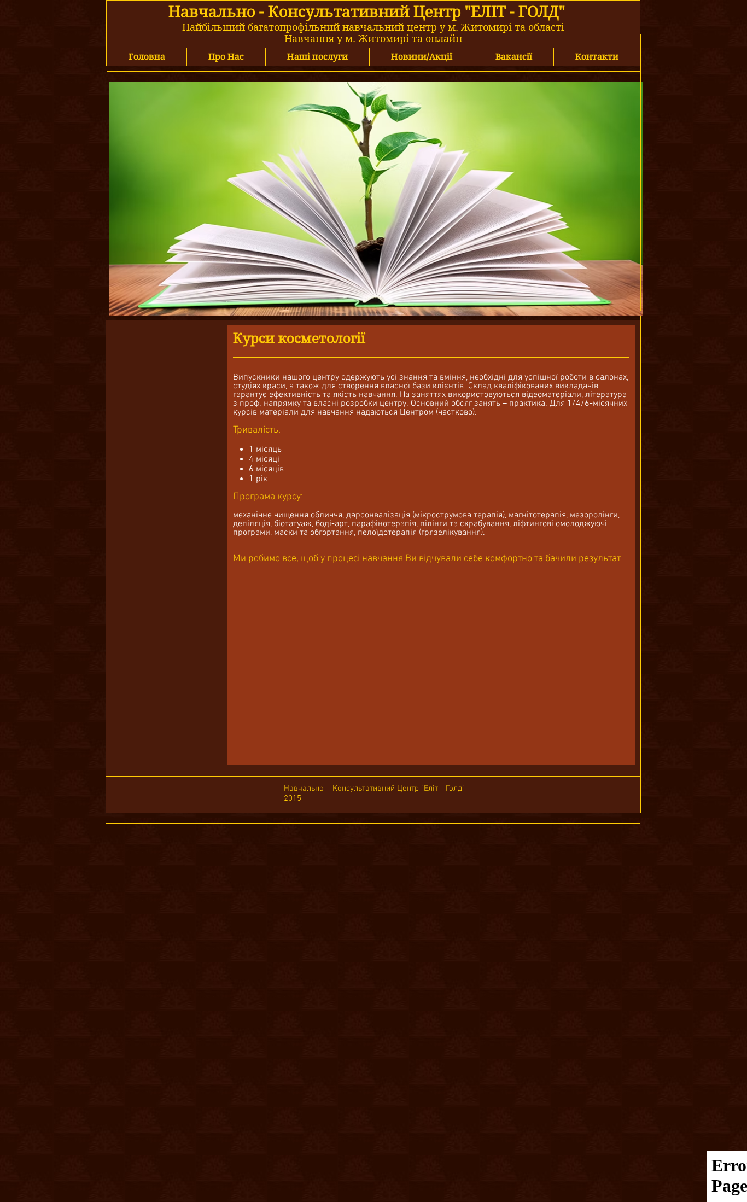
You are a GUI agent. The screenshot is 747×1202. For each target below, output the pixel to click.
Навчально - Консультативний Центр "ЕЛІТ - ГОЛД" (366, 12)
